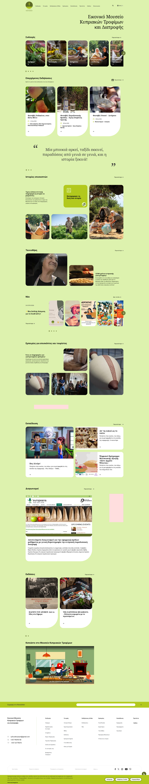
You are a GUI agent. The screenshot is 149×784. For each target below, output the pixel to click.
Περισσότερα (116, 37)
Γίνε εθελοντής (68, 742)
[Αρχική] (29, 6)
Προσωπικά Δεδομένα (34, 769)
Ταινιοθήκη (31, 250)
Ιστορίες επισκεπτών (36, 177)
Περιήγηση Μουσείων (104, 734)
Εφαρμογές (119, 723)
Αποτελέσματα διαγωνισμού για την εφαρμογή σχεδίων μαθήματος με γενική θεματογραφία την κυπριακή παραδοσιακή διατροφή (58, 542)
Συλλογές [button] (38, 6)
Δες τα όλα (116, 297)
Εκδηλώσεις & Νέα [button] (55, 6)
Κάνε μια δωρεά (68, 746)
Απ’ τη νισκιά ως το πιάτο (108, 432)
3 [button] (30, 71)
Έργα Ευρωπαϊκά (68, 727)
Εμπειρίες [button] (65, 6)
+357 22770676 (16, 743)
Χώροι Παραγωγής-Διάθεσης (96, 59)
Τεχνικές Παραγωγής (50, 740)
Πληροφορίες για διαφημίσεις (57, 769)
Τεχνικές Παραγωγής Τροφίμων (117, 59)
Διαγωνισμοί (32, 488)
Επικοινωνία (96, 6)
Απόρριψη (109, 779)
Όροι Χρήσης (15, 769)
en (122, 5)
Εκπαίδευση (32, 423)
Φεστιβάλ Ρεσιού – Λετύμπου (104, 116)
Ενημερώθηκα (136, 779)
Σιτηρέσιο (74, 62)
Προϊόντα (82, 6)
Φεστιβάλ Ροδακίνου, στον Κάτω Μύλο (38, 117)
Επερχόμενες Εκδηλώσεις (39, 78)
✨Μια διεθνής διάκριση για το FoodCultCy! (35, 312)
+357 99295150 (16, 740)
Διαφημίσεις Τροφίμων (48, 753)
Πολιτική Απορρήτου (12, 782)
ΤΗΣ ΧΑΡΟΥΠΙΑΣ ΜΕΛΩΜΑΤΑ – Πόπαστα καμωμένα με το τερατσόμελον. (75, 614)
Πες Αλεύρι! (34, 463)
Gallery (89, 6)
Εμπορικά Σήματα (68, 738)
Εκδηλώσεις (85, 723)
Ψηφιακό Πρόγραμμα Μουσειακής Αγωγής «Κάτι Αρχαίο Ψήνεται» (109, 459)
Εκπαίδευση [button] (74, 6)
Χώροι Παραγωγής (50, 736)
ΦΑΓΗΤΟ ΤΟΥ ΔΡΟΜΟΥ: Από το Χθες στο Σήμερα (41, 613)
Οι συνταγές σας (49, 748)
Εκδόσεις (30, 574)
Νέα (28, 296)
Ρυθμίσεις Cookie (122, 779)
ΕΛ (120, 5)
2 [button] (28, 71)
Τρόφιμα (31, 62)
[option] (35, 53)
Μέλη (65, 731)
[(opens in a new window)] (114, 769)
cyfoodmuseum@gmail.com (20, 736)
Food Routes (101, 723)
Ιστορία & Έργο (68, 723)
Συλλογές (30, 37)
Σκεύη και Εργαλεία (50, 744)
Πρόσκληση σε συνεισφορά (81, 769)
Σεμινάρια (119, 731)
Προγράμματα (120, 727)
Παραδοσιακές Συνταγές (55, 60)
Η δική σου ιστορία (103, 738)
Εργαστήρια (101, 727)
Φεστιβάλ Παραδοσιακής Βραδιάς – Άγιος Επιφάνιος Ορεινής (71, 118)
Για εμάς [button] (45, 6)
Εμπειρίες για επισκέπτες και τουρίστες (46, 343)
